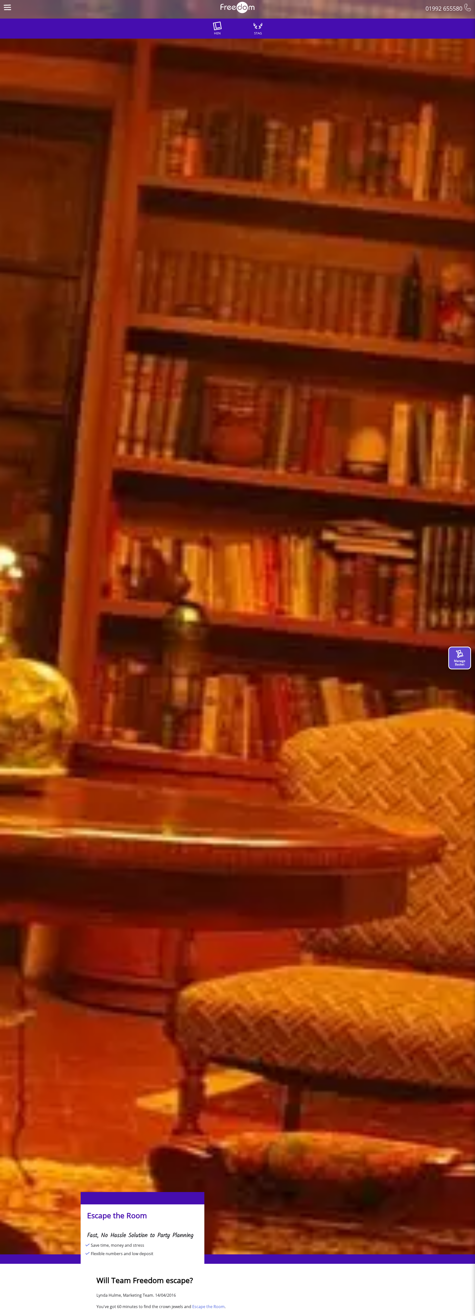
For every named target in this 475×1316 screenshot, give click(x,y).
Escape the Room (208, 1306)
